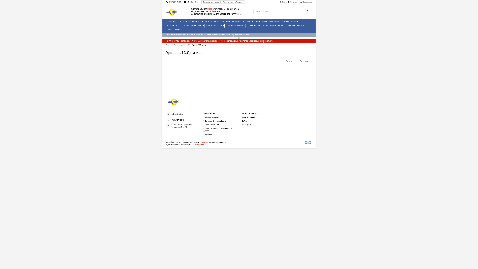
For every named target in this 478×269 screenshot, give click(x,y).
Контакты (208, 134)
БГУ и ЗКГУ (301, 26)
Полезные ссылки (212, 125)
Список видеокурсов (211, 2)
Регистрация (247, 125)
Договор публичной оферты (215, 121)
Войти (244, 121)
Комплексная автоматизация (283, 21)
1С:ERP (170, 26)
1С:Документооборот (273, 26)
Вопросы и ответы (212, 117)
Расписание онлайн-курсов (233, 2)
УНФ (264, 21)
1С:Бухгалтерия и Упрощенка (189, 26)
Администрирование (242, 21)
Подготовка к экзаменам (217, 21)
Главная (169, 45)
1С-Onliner (205, 142)
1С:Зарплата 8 (253, 26)
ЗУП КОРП (290, 26)
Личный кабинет (248, 117)
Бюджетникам (174, 30)
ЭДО (257, 21)
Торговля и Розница (235, 26)
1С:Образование (198, 145)
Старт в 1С (172, 21)
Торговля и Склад (214, 26)
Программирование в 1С (191, 21)
